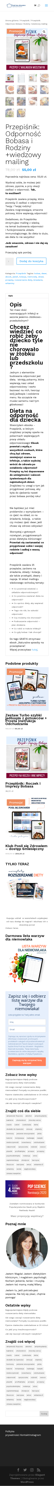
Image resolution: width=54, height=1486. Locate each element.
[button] (44, 31)
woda (19, 1169)
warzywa (20, 1165)
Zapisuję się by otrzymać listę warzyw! (27, 1061)
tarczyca (35, 1160)
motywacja (19, 1138)
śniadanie (38, 280)
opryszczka (23, 1147)
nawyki (40, 1138)
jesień (15, 277)
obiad (40, 277)
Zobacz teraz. (12, 928)
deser (44, 273)
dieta (36, 1125)
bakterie (10, 1120)
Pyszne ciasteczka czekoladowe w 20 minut (26, 1094)
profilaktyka (20, 1151)
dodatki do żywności (15, 1129)
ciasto (9, 1125)
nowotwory (26, 1142)
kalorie (9, 1138)
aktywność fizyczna (15, 1116)
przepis (31, 1151)
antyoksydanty (41, 1116)
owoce (43, 1147)
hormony (10, 1134)
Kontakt (24, 1435)
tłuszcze (10, 1165)
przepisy (9, 280)
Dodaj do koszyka (31, 261)
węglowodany (29, 1169)
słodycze (25, 1160)
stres (35, 1156)
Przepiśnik (24, 21)
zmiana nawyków (13, 1173)
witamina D (38, 1165)
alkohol (28, 1116)
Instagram (35, 1435)
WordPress (27, 1482)
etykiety (38, 1129)
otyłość (34, 1147)
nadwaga (30, 1138)
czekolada (26, 1125)
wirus (29, 1165)
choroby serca (35, 1120)
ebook (8, 277)
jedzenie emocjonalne (25, 1134)
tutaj (34, 649)
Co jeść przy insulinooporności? (20, 1099)
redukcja (26, 1156)
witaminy (9, 283)
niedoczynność (13, 1142)
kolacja (22, 277)
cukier (17, 1125)
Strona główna (11, 21)
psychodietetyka (13, 1156)
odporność (11, 1147)
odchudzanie (39, 1142)
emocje (29, 1129)
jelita (39, 1134)
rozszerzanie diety (23, 280)
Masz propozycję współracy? (27, 1216)
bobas (37, 273)
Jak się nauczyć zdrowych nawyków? (23, 1103)
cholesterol (21, 1120)
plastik (9, 1151)
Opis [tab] (10, 296)
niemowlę (32, 277)
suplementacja (13, 1160)
